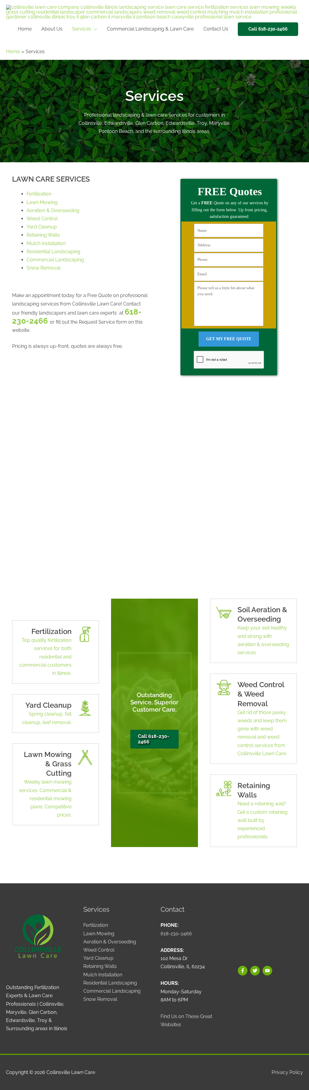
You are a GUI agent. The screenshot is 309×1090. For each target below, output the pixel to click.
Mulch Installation (46, 243)
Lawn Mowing (42, 202)
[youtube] (268, 970)
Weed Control (42, 219)
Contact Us (215, 29)
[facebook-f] (243, 970)
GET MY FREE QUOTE (228, 339)
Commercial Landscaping (55, 260)
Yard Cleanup (42, 227)
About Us (51, 29)
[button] (268, 29)
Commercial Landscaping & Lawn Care (150, 29)
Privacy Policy (287, 1072)
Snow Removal (43, 268)
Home (25, 29)
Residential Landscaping (53, 251)
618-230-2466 (176, 933)
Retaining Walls (43, 235)
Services (81, 29)
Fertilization (39, 194)
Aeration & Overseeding (53, 210)
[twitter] (255, 970)
